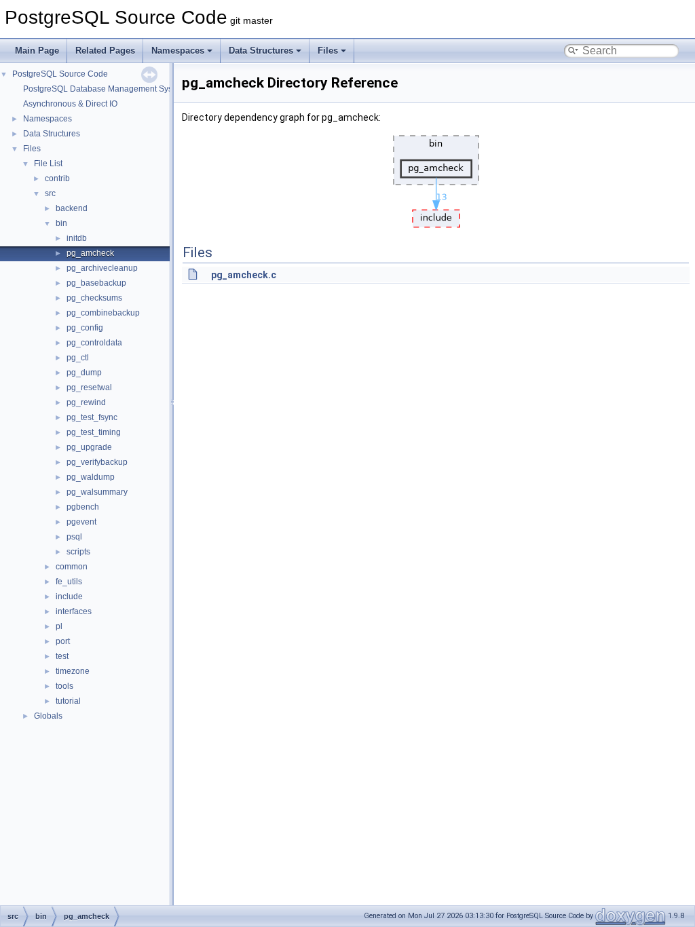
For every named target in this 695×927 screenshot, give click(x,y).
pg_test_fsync (92, 417)
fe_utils (69, 581)
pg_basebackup (96, 283)
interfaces (74, 611)
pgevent (81, 522)
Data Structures (261, 50)
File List (48, 163)
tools (64, 686)
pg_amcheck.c (243, 274)
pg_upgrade (89, 447)
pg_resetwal (89, 387)
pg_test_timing (94, 432)
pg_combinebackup (103, 313)
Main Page (37, 50)
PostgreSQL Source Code (60, 74)
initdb (77, 238)
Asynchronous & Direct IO (70, 104)
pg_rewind (86, 402)
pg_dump (84, 372)
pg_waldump (91, 477)
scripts (78, 551)
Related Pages (105, 50)
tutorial (68, 701)
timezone (73, 671)
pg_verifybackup (97, 462)
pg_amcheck (90, 253)
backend (72, 208)
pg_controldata (94, 342)
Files (328, 50)
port (63, 641)
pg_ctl (78, 357)
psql (74, 537)
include (69, 596)
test (62, 656)
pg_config (85, 328)
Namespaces (177, 50)
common (72, 566)
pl (59, 626)
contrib (57, 178)
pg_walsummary (97, 492)
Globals (48, 716)
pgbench (83, 507)
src (50, 193)
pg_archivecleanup (102, 268)
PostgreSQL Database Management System (104, 89)
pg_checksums (94, 298)
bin (61, 223)
